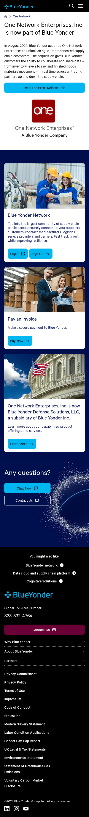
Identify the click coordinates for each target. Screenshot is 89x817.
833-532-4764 (18, 615)
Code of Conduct (17, 707)
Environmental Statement (23, 757)
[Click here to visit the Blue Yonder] (5, 16)
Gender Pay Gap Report (22, 741)
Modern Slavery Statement (24, 724)
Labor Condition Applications (26, 732)
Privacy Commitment (20, 673)
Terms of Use (14, 690)
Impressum (12, 699)
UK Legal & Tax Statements (25, 749)
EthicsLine (12, 715)
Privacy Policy (15, 682)
